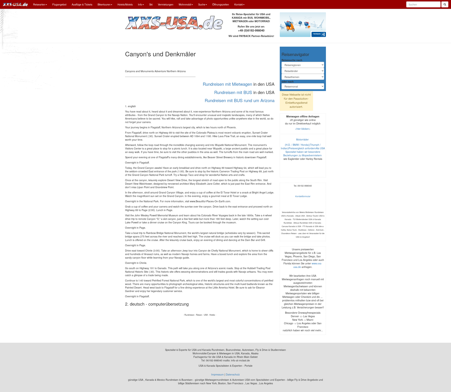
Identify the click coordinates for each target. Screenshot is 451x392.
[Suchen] (444, 4)
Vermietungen (165, 4)
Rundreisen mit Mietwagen (227, 84)
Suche (201, 4)
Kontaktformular (302, 196)
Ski (151, 4)
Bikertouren (104, 4)
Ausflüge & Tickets (82, 4)
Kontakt (238, 4)
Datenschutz (233, 374)
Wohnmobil (185, 4)
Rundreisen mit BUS (233, 92)
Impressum (217, 374)
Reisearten (39, 4)
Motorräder (302, 139)
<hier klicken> (302, 128)
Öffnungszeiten (220, 4)
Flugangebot (59, 4)
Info (140, 4)
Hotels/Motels (125, 4)
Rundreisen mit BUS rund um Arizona (239, 100)
